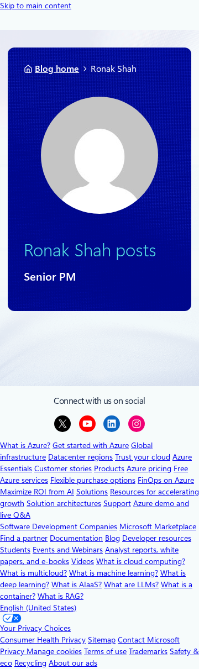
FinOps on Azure (166, 480)
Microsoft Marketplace (157, 526)
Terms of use (105, 651)
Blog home (57, 69)
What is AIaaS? (76, 584)
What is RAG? (60, 596)
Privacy (13, 651)
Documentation (76, 538)
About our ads (73, 663)
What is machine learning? (113, 572)
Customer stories (63, 468)
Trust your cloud (142, 456)
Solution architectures (64, 503)
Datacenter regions (80, 456)
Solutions (92, 491)
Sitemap (102, 639)
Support (117, 503)
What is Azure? (25, 445)
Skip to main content (35, 5)
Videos (82, 561)
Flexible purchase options (92, 480)
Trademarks (148, 651)
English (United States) (38, 607)
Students (15, 549)
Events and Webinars (68, 549)
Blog (112, 538)
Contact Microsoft (149, 639)
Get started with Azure (91, 445)
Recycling (30, 663)
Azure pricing (149, 468)
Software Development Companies (58, 526)
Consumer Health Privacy (43, 639)
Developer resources (156, 538)
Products (109, 468)
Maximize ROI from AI (37, 491)
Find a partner (24, 538)
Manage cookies (54, 651)
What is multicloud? (33, 572)
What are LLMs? (131, 584)
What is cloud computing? (140, 561)
